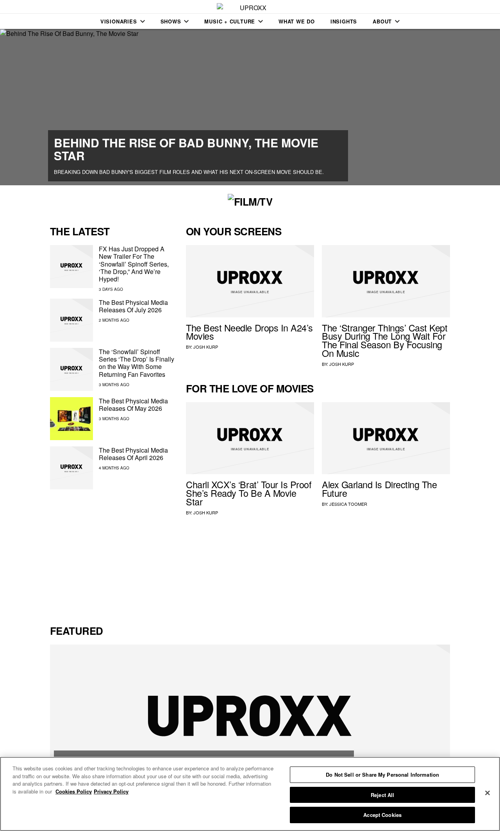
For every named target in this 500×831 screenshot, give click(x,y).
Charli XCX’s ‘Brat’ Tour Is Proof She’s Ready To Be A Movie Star (249, 493)
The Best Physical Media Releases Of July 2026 (133, 306)
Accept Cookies (382, 814)
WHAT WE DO (297, 21)
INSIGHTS (343, 21)
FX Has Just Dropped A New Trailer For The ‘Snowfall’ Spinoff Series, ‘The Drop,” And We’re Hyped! (134, 263)
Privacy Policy (111, 791)
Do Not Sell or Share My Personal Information (382, 774)
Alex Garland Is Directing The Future (379, 489)
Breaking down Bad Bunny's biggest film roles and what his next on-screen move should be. (189, 172)
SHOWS (171, 21)
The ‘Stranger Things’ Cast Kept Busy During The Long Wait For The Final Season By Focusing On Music (385, 340)
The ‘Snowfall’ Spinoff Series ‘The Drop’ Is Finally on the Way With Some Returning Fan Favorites (136, 363)
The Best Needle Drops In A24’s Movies (249, 332)
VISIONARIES (118, 21)
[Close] (487, 793)
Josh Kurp (205, 347)
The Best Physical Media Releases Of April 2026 (133, 454)
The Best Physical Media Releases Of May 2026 (133, 404)
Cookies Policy (73, 791)
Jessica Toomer (348, 504)
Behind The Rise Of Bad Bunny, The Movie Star (186, 149)
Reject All (382, 795)
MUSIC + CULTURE (229, 21)
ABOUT (382, 21)
